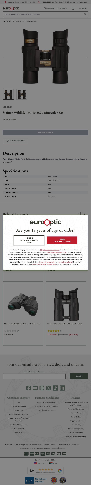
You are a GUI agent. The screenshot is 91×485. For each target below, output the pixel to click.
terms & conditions (65, 262)
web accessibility (49, 262)
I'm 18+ (62, 240)
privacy (40, 262)
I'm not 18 (29, 240)
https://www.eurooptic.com (49, 250)
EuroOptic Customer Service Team (44, 264)
